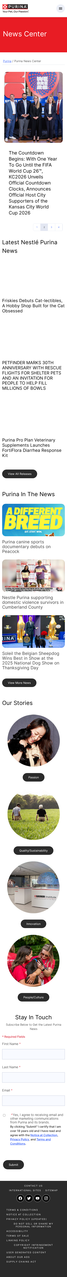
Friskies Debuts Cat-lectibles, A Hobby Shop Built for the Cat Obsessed (33, 305)
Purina (7, 61)
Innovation (33, 924)
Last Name (11, 1067)
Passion (33, 777)
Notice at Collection (43, 1135)
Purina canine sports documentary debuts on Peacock (26, 546)
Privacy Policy (19, 1139)
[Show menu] (60, 8)
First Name (11, 1044)
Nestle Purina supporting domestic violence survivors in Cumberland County (33, 602)
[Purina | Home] (15, 8)
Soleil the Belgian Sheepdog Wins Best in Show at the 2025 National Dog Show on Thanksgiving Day (30, 660)
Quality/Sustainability (33, 850)
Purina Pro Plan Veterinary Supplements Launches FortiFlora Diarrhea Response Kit (31, 447)
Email (7, 1090)
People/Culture (33, 997)
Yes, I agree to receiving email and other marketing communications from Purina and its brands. (36, 1118)
